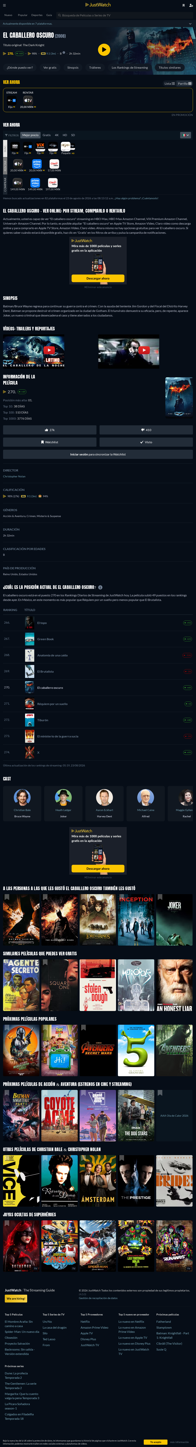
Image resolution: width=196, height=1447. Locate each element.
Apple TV (87, 1333)
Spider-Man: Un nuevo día (22, 1331)
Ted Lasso (49, 1339)
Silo (45, 1333)
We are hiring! (16, 1298)
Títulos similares (170, 67)
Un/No (47, 1321)
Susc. (5, 148)
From (46, 1345)
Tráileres (95, 67)
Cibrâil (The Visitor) (169, 1343)
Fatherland (163, 1321)
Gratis (47, 135)
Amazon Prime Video (94, 1327)
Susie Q (161, 1349)
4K (57, 135)
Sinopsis (73, 67)
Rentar (28, 92)
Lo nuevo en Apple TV (132, 1337)
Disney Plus (88, 1339)
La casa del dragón (55, 1327)
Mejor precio (30, 135)
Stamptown (164, 1327)
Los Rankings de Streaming (130, 67)
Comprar (5, 185)
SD (73, 135)
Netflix (85, 1321)
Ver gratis (49, 67)
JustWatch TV (90, 1345)
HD (65, 135)
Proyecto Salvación (17, 1343)
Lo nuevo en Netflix (131, 1321)
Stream (11, 92)
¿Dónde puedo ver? (20, 67)
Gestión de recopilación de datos (98, 1298)
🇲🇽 (184, 135)
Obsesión (11, 1337)
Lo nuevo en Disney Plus (134, 1343)
